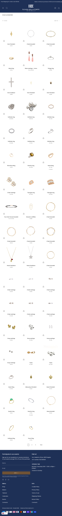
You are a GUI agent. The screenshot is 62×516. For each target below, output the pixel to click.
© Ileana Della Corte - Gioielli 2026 (10, 508)
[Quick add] (4, 40)
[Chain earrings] (11, 182)
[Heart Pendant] (51, 377)
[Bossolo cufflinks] (31, 206)
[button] (7, 8)
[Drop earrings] (11, 328)
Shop (3, 486)
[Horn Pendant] (11, 34)
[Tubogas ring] (31, 182)
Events (4, 499)
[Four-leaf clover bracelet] (11, 206)
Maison (4, 490)
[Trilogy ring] (51, 58)
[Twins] (31, 352)
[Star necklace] (11, 82)
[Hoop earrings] (51, 328)
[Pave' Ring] (31, 428)
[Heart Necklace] (11, 255)
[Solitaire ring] (11, 106)
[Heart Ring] (51, 155)
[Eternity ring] (31, 155)
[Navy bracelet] (51, 401)
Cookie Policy (35, 486)
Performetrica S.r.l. (29, 508)
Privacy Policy (35, 490)
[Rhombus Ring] (11, 155)
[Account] (55, 8)
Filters (5, 20)
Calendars (5, 496)
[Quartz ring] (11, 401)
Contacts (5, 502)
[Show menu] (3, 8)
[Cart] (59, 8)
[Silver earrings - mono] (31, 58)
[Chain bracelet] (31, 34)
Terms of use (35, 493)
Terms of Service (10, 476)
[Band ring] (11, 58)
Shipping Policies (36, 496)
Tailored (4, 493)
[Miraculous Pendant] (31, 377)
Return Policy (35, 499)
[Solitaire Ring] (11, 428)
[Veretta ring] (31, 401)
